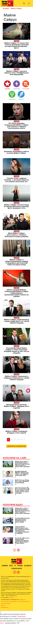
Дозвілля (27, 565)
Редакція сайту (4, 607)
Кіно (11, 565)
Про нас (3, 605)
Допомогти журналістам (16, 446)
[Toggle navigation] (29, 3)
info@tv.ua (11, 597)
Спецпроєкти (16, 568)
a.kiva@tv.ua (22, 599)
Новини (16, 41)
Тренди (20, 565)
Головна (6, 8)
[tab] (14, 550)
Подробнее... (21, 616)
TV (15, 565)
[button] (24, 3)
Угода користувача (5, 603)
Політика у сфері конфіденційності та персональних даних (15, 601)
